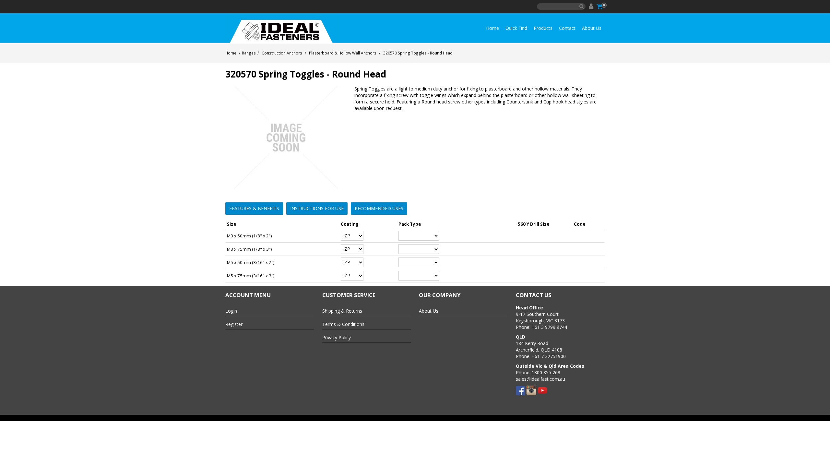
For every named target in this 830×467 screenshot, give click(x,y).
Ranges (249, 52)
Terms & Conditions (343, 324)
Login (231, 311)
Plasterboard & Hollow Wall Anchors (342, 52)
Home (492, 28)
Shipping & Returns (342, 311)
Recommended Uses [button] (379, 208)
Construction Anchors (282, 52)
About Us (591, 28)
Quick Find (516, 28)
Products (543, 28)
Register (234, 324)
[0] (600, 6)
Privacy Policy (336, 337)
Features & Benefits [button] (254, 208)
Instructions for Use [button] (317, 208)
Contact (567, 28)
